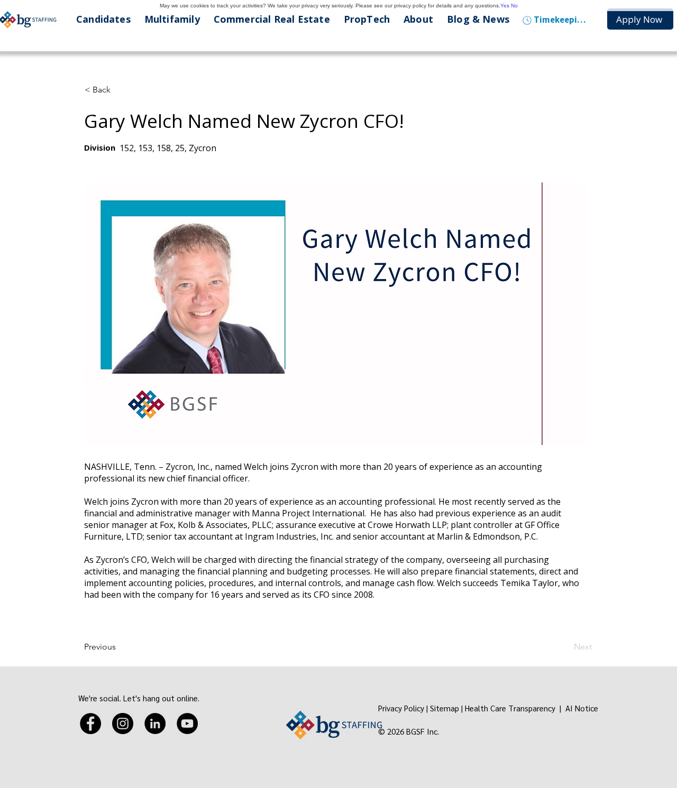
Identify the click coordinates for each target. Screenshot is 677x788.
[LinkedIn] (155, 723)
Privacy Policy (401, 708)
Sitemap (444, 708)
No (514, 5)
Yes (504, 5)
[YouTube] (187, 723)
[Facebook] (90, 723)
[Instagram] (122, 723)
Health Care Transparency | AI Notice (532, 708)
